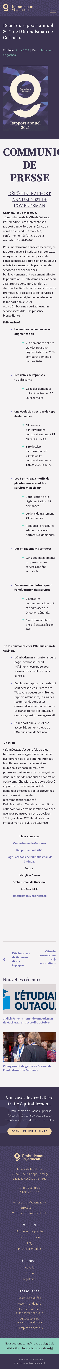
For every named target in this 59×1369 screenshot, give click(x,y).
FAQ (29, 1243)
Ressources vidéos (29, 1298)
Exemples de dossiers (29, 1328)
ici (51, 1348)
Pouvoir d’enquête (29, 1249)
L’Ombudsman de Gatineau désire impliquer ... (16, 959)
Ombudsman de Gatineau (29, 843)
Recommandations (29, 1303)
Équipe (29, 1273)
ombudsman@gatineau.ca (29, 896)
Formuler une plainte (29, 1131)
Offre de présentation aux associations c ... (47, 959)
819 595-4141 (29, 1208)
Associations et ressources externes (29, 1320)
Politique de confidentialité (32, 1363)
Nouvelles (29, 1267)
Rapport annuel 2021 (29, 850)
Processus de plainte (29, 1237)
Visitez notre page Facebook (29, 1213)
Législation (29, 1279)
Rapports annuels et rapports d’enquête (29, 1311)
